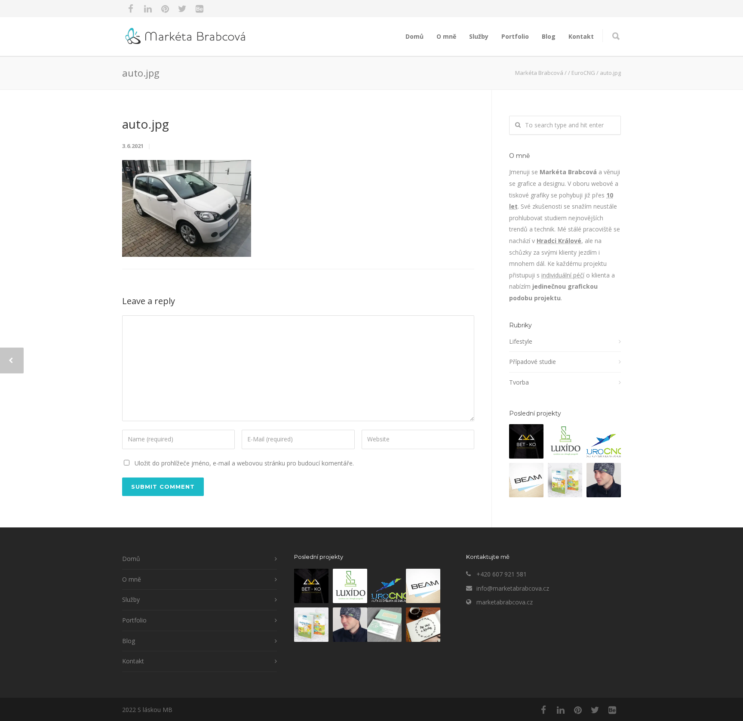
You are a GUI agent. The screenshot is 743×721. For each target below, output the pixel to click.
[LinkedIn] (148, 8)
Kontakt (581, 36)
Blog (549, 36)
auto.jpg (145, 124)
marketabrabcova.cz (504, 602)
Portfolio (515, 36)
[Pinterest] (165, 8)
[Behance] (199, 8)
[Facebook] (130, 8)
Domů (414, 36)
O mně (446, 36)
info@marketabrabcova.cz (512, 588)
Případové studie (532, 361)
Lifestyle (520, 341)
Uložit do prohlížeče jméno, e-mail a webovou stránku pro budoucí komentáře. (244, 463)
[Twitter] (182, 8)
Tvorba (519, 382)
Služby (478, 36)
